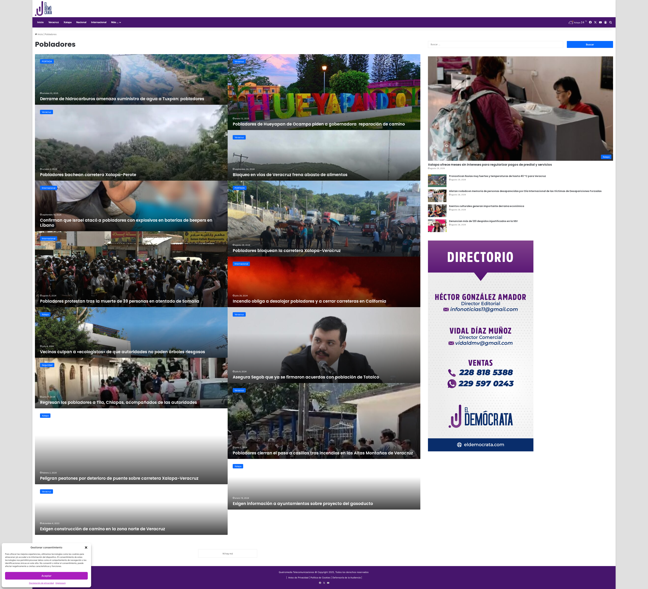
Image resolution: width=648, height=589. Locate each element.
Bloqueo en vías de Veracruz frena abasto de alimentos (290, 174)
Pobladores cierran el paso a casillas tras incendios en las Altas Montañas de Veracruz (323, 453)
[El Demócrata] (43, 8)
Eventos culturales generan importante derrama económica (486, 206)
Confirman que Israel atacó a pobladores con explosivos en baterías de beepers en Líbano (126, 222)
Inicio (40, 22)
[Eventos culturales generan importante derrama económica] (437, 210)
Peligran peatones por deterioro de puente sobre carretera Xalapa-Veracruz (119, 478)
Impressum (61, 583)
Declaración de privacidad (41, 583)
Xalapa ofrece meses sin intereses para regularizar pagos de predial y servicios (490, 164)
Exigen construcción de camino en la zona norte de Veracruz (102, 529)
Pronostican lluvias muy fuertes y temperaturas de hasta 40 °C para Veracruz (497, 176)
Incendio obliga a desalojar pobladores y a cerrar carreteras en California (309, 301)
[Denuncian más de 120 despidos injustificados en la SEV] (437, 225)
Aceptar (46, 575)
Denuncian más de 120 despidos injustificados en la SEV (483, 221)
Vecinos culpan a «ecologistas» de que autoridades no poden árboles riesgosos (122, 352)
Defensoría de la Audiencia (346, 577)
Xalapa (68, 22)
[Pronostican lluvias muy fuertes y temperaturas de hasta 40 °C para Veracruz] (437, 180)
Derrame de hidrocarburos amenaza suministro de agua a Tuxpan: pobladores (122, 99)
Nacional (81, 22)
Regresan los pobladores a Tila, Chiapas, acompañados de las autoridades (118, 402)
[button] (86, 547)
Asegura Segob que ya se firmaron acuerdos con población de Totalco (306, 377)
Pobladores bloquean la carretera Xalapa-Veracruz (287, 250)
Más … (114, 22)
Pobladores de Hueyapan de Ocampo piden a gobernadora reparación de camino (319, 124)
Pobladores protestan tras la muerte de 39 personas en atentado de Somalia (119, 301)
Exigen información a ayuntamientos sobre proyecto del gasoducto (303, 503)
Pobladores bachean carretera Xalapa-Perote (88, 174)
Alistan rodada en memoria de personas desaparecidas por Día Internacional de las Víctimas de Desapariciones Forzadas (525, 191)
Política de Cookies (320, 577)
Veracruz (53, 22)
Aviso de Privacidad (298, 577)
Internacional (98, 22)
